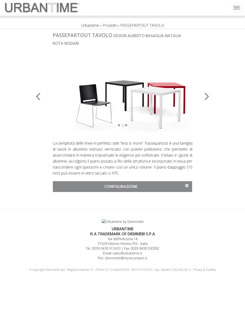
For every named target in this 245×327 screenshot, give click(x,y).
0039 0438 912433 (106, 248)
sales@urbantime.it (127, 253)
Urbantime (90, 25)
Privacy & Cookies (204, 270)
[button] (63, 93)
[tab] (122, 186)
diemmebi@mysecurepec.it (126, 258)
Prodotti (110, 25)
